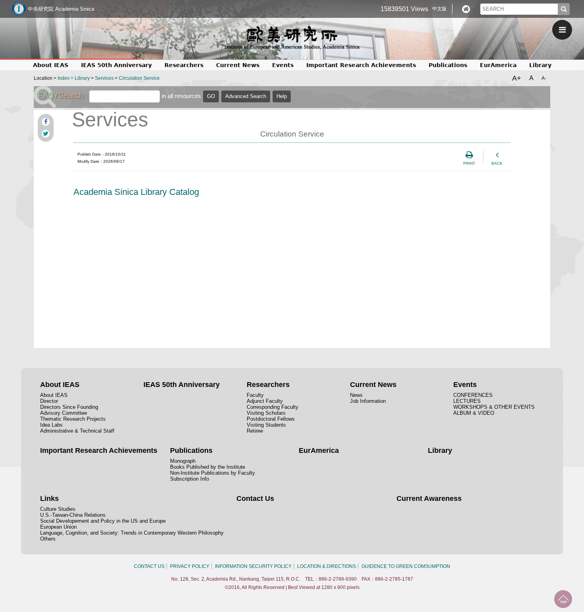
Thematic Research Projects (73, 419)
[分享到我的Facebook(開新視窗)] (46, 122)
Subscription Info (189, 479)
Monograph (182, 461)
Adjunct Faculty (265, 401)
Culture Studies (57, 509)
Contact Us (255, 498)
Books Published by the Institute (207, 467)
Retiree (255, 431)
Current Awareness (429, 498)
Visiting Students (266, 425)
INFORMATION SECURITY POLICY (253, 566)
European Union (58, 527)
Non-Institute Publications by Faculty (212, 473)
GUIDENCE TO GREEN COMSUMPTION (406, 566)
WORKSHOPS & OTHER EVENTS (494, 407)
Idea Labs (51, 425)
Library (540, 65)
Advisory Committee (63, 413)
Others (48, 539)
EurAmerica (498, 65)
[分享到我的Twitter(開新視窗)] (46, 134)
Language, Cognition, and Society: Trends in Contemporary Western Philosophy (132, 533)
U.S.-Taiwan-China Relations (73, 515)
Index (64, 78)
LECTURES (467, 401)
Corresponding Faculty (272, 407)
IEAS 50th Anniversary (116, 65)
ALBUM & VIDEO (473, 413)
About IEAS (54, 395)
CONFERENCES (473, 395)
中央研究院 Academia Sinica (61, 9)
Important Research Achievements (361, 65)
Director (49, 401)
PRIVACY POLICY (189, 566)
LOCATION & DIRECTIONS (326, 566)
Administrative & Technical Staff (77, 431)
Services (104, 78)
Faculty (255, 395)
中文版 (439, 9)
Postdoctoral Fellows (271, 419)
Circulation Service (139, 78)
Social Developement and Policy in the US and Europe (103, 521)
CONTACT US (149, 566)
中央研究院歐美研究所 (292, 38)
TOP (563, 599)
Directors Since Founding (69, 407)
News (356, 395)
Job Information (368, 401)
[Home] (466, 9)
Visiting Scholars (266, 413)
